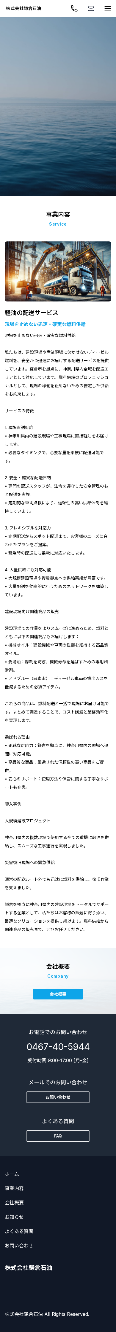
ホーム (12, 1174)
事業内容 (14, 1188)
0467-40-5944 (58, 1046)
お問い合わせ (19, 1246)
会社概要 (14, 1203)
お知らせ (14, 1217)
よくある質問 (19, 1231)
